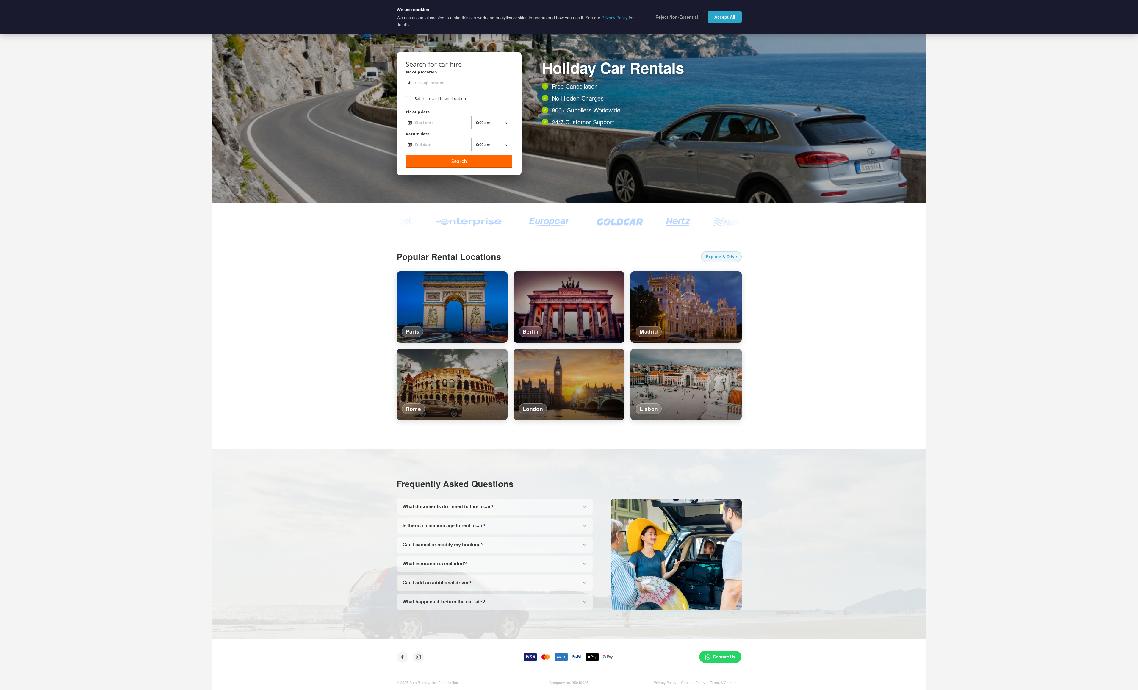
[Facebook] (402, 657)
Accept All (724, 17)
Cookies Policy (693, 682)
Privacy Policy (665, 682)
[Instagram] (418, 657)
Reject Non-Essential (676, 17)
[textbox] (459, 82)
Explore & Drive (721, 256)
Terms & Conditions (725, 682)
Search (459, 161)
